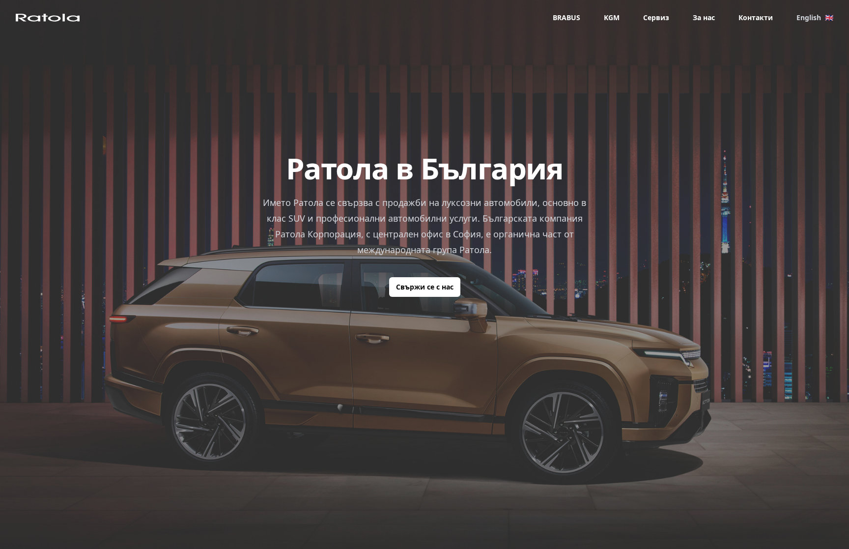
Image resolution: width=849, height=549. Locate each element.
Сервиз (656, 17)
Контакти (755, 17)
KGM (612, 17)
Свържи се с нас (424, 286)
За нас (704, 17)
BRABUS (566, 17)
